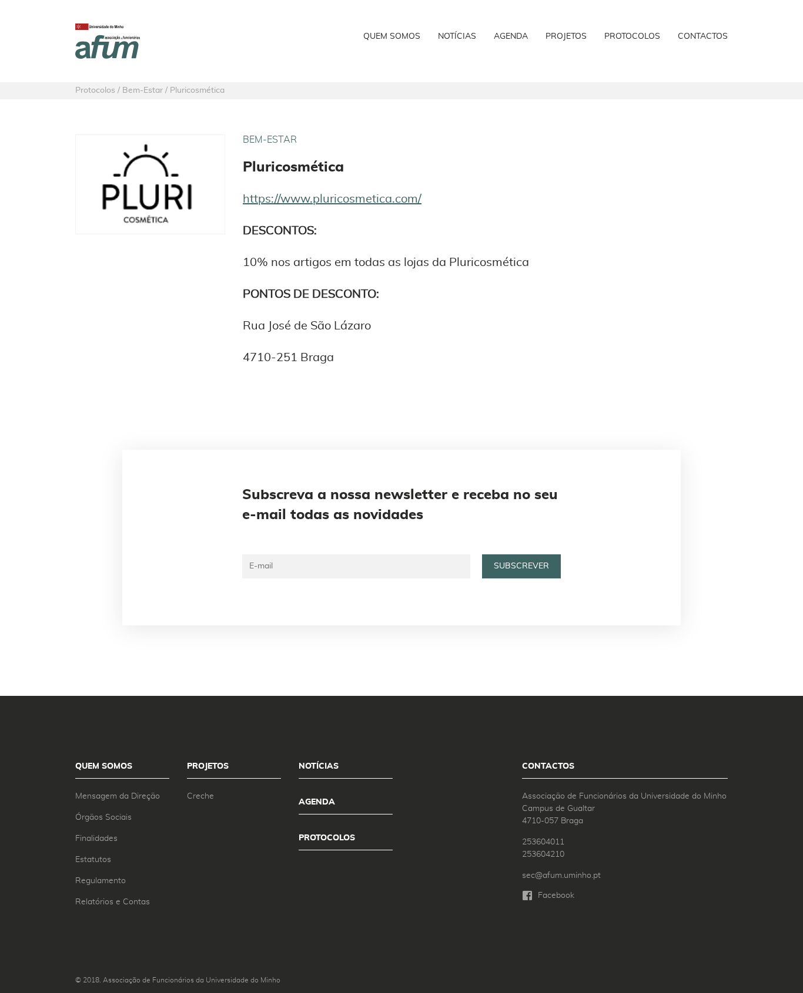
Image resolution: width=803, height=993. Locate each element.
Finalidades (96, 838)
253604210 (543, 854)
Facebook (556, 895)
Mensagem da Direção (117, 796)
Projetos (566, 36)
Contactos (703, 36)
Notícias (457, 36)
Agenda (511, 36)
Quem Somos (391, 36)
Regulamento (100, 881)
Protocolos (632, 36)
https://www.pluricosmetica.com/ (332, 199)
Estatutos (93, 860)
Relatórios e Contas (112, 902)
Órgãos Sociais (103, 817)
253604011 (543, 842)
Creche (200, 796)
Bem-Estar (270, 139)
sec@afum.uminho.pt (561, 875)
